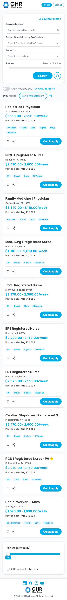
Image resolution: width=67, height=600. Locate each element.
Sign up (58, 4)
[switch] (6, 89)
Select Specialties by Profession (24, 37)
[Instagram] (36, 583)
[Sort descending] (51, 96)
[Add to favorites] (8, 141)
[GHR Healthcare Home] (12, 4)
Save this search (51, 18)
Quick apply (50, 141)
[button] (33, 56)
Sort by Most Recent (33, 95)
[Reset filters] (57, 75)
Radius (10, 63)
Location (11, 50)
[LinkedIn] (25, 583)
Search (42, 76)
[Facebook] (31, 583)
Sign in (46, 4)
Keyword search (15, 24)
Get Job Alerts (46, 88)
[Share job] (13, 141)
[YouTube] (42, 583)
